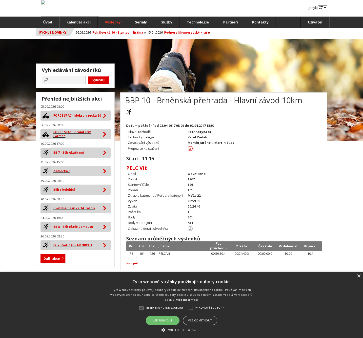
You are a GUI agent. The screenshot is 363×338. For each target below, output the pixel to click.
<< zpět (132, 263)
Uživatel (315, 22)
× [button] (359, 276)
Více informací (187, 299)
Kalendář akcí (78, 22)
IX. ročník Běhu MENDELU (72, 245)
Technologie (198, 22)
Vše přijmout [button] (163, 320)
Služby (166, 22)
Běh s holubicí (64, 190)
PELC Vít (136, 168)
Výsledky (113, 22)
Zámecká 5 (61, 171)
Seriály (141, 22)
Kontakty (260, 22)
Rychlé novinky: (53, 32)
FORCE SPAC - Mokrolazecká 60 (77, 115)
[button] (181, 329)
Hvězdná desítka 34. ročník (74, 208)
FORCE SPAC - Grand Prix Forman (72, 134)
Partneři (230, 22)
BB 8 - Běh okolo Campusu (73, 227)
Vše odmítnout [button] (200, 320)
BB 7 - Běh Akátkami (68, 152)
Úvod (47, 22)
